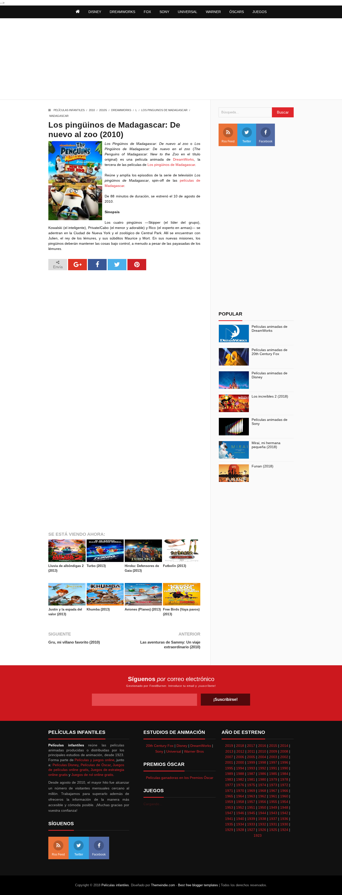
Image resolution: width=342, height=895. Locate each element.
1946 (240, 813)
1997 (273, 762)
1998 (262, 762)
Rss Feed (228, 141)
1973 (273, 785)
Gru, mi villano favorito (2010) (74, 642)
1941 (229, 819)
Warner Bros (194, 751)
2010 (92, 110)
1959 (229, 802)
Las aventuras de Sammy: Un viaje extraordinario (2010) (170, 644)
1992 (262, 768)
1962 (262, 796)
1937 (273, 819)
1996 (284, 762)
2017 (251, 746)
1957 (251, 802)
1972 (284, 785)
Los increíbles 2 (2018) (270, 396)
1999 (251, 762)
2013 (229, 751)
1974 (262, 785)
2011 (251, 751)
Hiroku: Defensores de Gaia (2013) (142, 568)
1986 (262, 774)
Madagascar (59, 115)
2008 (284, 751)
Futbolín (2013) (174, 566)
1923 (258, 835)
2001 (229, 762)
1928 (240, 830)
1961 (273, 796)
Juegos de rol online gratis (92, 775)
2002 (284, 757)
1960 (284, 796)
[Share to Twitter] (117, 264)
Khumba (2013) (98, 609)
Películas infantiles (69, 110)
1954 (284, 802)
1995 (229, 768)
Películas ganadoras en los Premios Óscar (179, 778)
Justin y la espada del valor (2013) (65, 612)
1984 (284, 774)
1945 (251, 813)
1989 (229, 774)
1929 (229, 830)
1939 (251, 819)
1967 (273, 791)
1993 (251, 768)
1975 (251, 785)
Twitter (246, 141)
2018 (240, 746)
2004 (262, 757)
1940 (240, 819)
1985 (273, 774)
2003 (273, 757)
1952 (240, 807)
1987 (251, 774)
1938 (262, 819)
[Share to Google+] (77, 264)
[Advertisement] (171, 60)
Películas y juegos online (94, 760)
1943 (273, 813)
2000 (240, 762)
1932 (262, 824)
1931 (273, 824)
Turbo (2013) (96, 566)
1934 (240, 824)
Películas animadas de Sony (269, 422)
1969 (251, 791)
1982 (240, 779)
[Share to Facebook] (97, 264)
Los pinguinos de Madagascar (164, 110)
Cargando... (152, 804)
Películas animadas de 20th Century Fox (269, 352)
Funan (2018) (262, 466)
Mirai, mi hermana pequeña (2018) (266, 445)
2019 (229, 746)
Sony (159, 751)
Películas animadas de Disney (269, 375)
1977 (229, 785)
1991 (273, 768)
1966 (284, 791)
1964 (240, 796)
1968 (262, 791)
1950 (262, 807)
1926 (262, 830)
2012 (240, 751)
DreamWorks (121, 110)
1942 (284, 813)
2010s (103, 110)
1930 (284, 824)
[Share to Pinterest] (136, 264)
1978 (284, 779)
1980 (262, 779)
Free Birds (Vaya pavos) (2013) (181, 612)
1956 (262, 802)
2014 (284, 746)
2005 (251, 757)
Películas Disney (66, 765)
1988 (240, 774)
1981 (251, 779)
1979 (273, 779)
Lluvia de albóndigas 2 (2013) (66, 568)
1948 (284, 807)
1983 (229, 779)
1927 (251, 830)
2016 (262, 746)
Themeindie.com (163, 885)
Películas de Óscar (95, 765)
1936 (284, 819)
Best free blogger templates (198, 885)
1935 (229, 824)
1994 (240, 768)
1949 (273, 807)
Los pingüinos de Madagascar (171, 165)
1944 (262, 813)
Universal (173, 751)
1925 (273, 830)
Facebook (265, 141)
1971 (229, 791)
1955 (273, 802)
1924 (284, 830)
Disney (182, 746)
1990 (284, 768)
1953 (229, 807)
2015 (273, 746)
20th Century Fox (160, 746)
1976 (240, 785)
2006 (240, 757)
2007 (229, 757)
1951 (251, 807)
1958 (240, 802)
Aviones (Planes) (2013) (143, 609)
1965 (229, 796)
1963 (251, 796)
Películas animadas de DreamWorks (269, 329)
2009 (273, 751)
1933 (251, 824)
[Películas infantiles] (78, 12)
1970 (240, 791)
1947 (229, 813)
